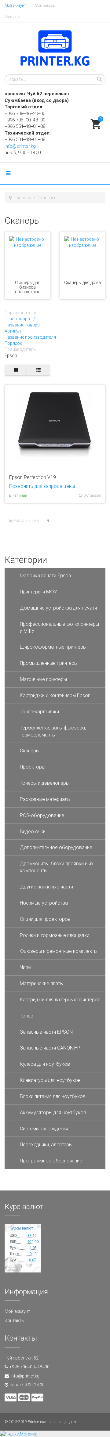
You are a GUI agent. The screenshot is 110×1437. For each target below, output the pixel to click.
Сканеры (29, 751)
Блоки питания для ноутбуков (53, 1096)
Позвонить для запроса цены (42, 486)
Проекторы (32, 767)
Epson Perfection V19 (32, 477)
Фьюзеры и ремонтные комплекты (58, 951)
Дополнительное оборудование (56, 847)
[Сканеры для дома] (82, 254)
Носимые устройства (44, 903)
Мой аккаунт (15, 5)
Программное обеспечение (51, 1161)
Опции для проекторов (45, 919)
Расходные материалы (45, 799)
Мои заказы (45, 5)
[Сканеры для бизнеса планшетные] (27, 254)
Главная (23, 197)
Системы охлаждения (44, 1129)
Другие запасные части (46, 887)
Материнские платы (42, 983)
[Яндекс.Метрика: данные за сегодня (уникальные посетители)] (18, 1434)
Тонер (26, 1016)
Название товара (22, 324)
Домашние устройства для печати (58, 608)
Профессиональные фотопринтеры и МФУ (59, 627)
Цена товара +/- (20, 318)
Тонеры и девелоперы (44, 783)
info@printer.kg (20, 146)
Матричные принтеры (43, 679)
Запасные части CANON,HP (50, 1048)
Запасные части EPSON (46, 1032)
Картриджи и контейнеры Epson (55, 695)
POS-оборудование (42, 815)
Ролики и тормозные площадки (54, 935)
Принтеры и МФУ (38, 592)
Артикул (13, 331)
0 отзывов (91, 495)
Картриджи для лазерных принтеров (60, 1000)
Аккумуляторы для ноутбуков (53, 1112)
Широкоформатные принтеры (53, 647)
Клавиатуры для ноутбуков (50, 1080)
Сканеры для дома (82, 282)
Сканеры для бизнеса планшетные (27, 287)
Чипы (25, 967)
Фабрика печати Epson (45, 575)
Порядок (13, 343)
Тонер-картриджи (39, 712)
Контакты (12, 17)
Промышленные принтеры (49, 663)
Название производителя (30, 337)
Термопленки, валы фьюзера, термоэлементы (53, 731)
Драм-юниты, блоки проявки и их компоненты (57, 867)
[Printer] (55, 48)
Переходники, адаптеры (46, 1144)
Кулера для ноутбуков (45, 1064)
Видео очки (33, 831)
